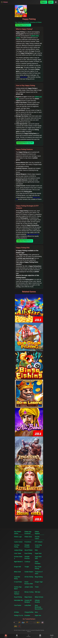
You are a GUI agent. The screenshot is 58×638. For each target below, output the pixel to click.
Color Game (17, 553)
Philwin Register (37, 532)
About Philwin (28, 550)
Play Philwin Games (17, 532)
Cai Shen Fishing (16, 546)
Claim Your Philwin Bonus (24, 241)
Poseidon (27, 615)
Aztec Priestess (37, 562)
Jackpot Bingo (18, 550)
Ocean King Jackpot (38, 546)
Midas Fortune (39, 597)
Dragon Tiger (39, 582)
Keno (36, 612)
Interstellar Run (18, 600)
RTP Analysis (38, 542)
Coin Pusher (23, 77)
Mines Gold (17, 571)
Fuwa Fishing (28, 553)
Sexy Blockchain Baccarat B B (38, 607)
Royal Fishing (18, 597)
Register (43, 2)
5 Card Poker (18, 582)
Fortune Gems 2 (18, 557)
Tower (37, 587)
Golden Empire (29, 571)
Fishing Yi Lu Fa (18, 615)
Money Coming (29, 592)
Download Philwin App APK (25, 142)
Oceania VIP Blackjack (28, 601)
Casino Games (18, 542)
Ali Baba (16, 612)
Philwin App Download (28, 532)
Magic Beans (28, 597)
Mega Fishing (39, 577)
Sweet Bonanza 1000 (33, 234)
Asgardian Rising (17, 577)
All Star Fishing (29, 577)
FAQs (36, 550)
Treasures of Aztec (39, 572)
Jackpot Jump (29, 587)
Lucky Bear (28, 605)
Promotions (28, 542)
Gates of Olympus (16, 593)
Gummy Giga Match (18, 587)
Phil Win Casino (37, 537)
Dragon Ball (17, 566)
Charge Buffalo (29, 612)
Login (50, 2)
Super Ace (38, 615)
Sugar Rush (38, 553)
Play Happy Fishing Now (23, 25)
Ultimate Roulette (37, 601)
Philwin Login (18, 536)
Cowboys (27, 561)
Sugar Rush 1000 (38, 557)
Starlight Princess (27, 546)
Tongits (27, 566)
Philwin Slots (28, 536)
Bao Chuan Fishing (38, 567)
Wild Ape (37, 592)
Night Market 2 (18, 561)
